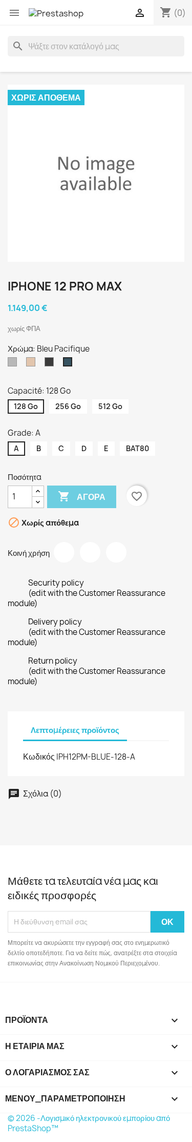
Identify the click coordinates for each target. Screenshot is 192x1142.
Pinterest (116, 552)
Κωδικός (39, 756)
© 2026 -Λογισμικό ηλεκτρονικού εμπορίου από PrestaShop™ (89, 1123)
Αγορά (81, 496)
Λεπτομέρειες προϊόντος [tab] (75, 730)
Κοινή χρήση (64, 552)
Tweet (90, 552)
